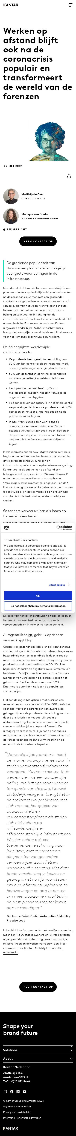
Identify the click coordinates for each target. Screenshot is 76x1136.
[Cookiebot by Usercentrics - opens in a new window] (56, 527)
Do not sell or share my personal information (38, 605)
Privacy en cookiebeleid (16, 1112)
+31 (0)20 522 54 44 (17, 1081)
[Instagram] (5, 1092)
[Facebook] (12, 1092)
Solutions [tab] (10, 1050)
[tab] (38, 1044)
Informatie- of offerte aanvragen (22, 1118)
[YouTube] (18, 1092)
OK (38, 595)
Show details (57, 584)
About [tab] (8, 1059)
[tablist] (38, 1074)
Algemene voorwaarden (17, 1106)
